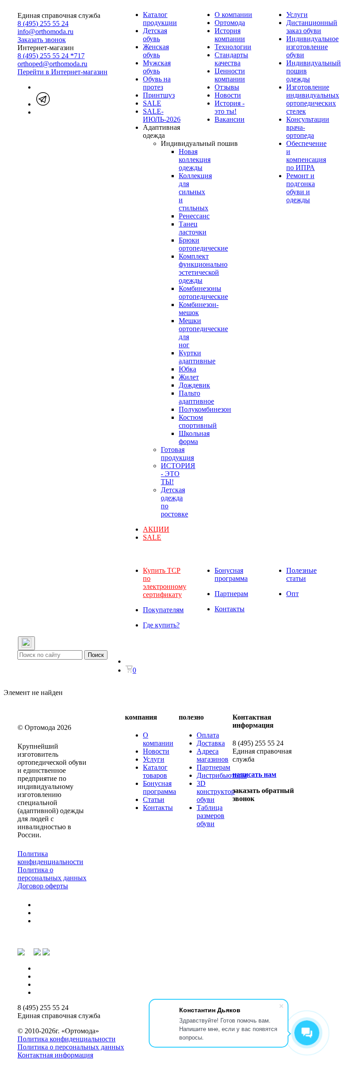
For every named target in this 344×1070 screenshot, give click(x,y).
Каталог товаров (155, 771)
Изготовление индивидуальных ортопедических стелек (312, 99)
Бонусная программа (231, 574)
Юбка (187, 369)
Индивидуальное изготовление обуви (312, 47)
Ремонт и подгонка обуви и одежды (300, 188)
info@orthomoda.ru (45, 31)
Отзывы (227, 87)
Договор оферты (42, 886)
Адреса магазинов (212, 755)
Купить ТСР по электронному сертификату (164, 582)
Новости (228, 95)
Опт (292, 593)
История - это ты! (230, 107)
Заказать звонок (41, 39)
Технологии (233, 47)
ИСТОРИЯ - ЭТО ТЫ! (178, 474)
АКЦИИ (156, 529)
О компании (233, 14)
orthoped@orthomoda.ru (52, 64)
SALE (152, 103)
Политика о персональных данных (51, 874)
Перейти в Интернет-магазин (62, 72)
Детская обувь (155, 35)
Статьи (153, 799)
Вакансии (230, 119)
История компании (230, 35)
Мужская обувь (157, 67)
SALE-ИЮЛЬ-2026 (162, 115)
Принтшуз (159, 95)
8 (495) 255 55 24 (43, 23)
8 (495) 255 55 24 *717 (51, 56)
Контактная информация (55, 1055)
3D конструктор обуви (216, 791)
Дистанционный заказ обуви (311, 26)
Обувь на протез (157, 83)
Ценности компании (230, 75)
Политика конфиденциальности (50, 857)
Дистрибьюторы (222, 775)
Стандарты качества (231, 59)
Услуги (297, 14)
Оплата (208, 735)
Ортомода (230, 22)
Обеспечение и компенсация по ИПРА (306, 155)
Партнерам (231, 593)
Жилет (189, 377)
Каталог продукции (160, 18)
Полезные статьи (301, 574)
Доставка (211, 743)
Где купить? (161, 625)
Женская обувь (156, 51)
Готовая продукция (177, 453)
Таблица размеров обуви (210, 815)
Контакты (230, 609)
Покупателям (163, 610)
